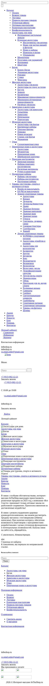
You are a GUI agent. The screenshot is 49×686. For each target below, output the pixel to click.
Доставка (16, 18)
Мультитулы (23, 152)
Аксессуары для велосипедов (30, 247)
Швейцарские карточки (28, 156)
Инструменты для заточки (35, 42)
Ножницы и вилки (31, 52)
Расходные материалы (27, 169)
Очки (14, 142)
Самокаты (27, 290)
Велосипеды (28, 266)
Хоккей (26, 231)
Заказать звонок (8, 379)
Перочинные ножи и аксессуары (27, 147)
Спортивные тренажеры (34, 305)
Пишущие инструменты (23, 159)
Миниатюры (23, 57)
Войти (7, 414)
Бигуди (20, 89)
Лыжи (26, 206)
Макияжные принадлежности (31, 97)
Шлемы (26, 310)
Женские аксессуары (21, 82)
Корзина (7, 337)
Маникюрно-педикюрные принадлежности (29, 100)
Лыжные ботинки (31, 209)
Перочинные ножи (26, 154)
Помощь (10, 323)
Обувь (26, 281)
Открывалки (29, 55)
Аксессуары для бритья (28, 124)
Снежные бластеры (32, 226)
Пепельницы (23, 117)
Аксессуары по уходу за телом (31, 87)
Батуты (26, 253)
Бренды (10, 315)
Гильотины (22, 112)
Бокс (25, 258)
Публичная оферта (20, 23)
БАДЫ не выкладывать (28, 191)
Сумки (20, 77)
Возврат (10, 597)
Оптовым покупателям (22, 25)
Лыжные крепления (32, 211)
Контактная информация (12, 626)
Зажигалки (22, 114)
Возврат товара (19, 15)
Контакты (11, 325)
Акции (10, 313)
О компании (7, 614)
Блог (9, 320)
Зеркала (21, 92)
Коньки (26, 199)
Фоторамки (22, 62)
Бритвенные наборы (26, 127)
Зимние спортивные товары (30, 194)
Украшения (22, 139)
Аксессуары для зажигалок (29, 109)
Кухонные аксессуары (27, 40)
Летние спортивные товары (30, 233)
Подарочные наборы (21, 174)
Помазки (21, 132)
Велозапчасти (29, 261)
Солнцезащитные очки (28, 144)
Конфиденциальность (22, 30)
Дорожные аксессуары (27, 72)
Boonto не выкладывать (28, 189)
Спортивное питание (33, 303)
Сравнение (9, 332)
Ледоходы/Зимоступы (33, 204)
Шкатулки (22, 65)
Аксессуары (23, 149)
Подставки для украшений (29, 60)
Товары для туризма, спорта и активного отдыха (26, 185)
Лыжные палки (30, 216)
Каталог (10, 10)
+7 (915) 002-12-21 (9, 377)
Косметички (23, 94)
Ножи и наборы (30, 50)
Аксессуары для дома (22, 32)
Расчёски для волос (26, 104)
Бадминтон (28, 251)
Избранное (9, 335)
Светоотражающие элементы (31, 296)
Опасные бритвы (25, 129)
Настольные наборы (26, 181)
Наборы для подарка (26, 176)
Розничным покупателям (23, 27)
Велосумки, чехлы (31, 268)
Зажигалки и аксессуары (23, 107)
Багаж (15, 67)
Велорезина (28, 263)
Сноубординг (29, 228)
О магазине (12, 621)
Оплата (15, 13)
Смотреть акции (14, 619)
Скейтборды (28, 300)
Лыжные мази (29, 214)
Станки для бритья (26, 137)
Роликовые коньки (31, 288)
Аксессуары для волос (27, 85)
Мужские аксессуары (22, 122)
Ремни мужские (24, 134)
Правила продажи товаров (24, 20)
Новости (11, 318)
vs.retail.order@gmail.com (12, 352)
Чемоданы (22, 80)
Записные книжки (25, 161)
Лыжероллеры (29, 278)
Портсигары (23, 119)
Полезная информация (11, 590)
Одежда (26, 219)
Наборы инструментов (28, 179)
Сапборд (27, 293)
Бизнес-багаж (23, 70)
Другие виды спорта (32, 276)
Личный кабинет (9, 330)
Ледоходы (27, 201)
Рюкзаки (21, 75)
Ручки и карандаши (26, 171)
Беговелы (27, 256)
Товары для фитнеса (32, 308)
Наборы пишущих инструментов (25, 165)
